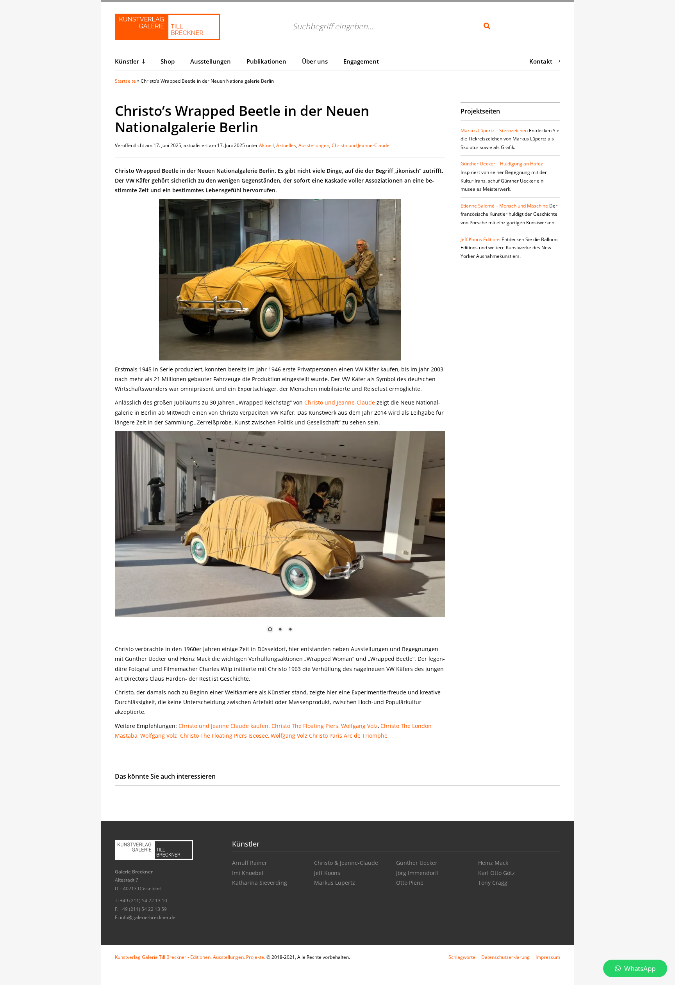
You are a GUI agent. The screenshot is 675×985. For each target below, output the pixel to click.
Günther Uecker (417, 862)
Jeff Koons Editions (480, 239)
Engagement (361, 61)
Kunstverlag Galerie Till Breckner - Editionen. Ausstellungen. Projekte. (190, 957)
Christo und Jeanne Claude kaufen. (224, 725)
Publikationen (266, 61)
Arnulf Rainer (249, 862)
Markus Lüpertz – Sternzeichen (494, 130)
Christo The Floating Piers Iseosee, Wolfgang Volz (243, 735)
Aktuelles (286, 145)
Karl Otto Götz (496, 873)
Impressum (548, 957)
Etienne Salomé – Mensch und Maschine (504, 205)
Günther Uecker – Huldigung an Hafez (502, 163)
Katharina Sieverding (259, 882)
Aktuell (266, 145)
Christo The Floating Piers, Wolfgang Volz (324, 725)
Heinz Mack (493, 862)
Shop (168, 61)
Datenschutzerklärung (505, 957)
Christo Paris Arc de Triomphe (348, 735)
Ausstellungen (210, 61)
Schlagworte (461, 957)
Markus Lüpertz (334, 882)
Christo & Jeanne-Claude (346, 862)
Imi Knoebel (247, 873)
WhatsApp (639, 968)
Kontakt (540, 61)
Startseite (125, 81)
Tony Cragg (492, 882)
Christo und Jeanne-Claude (360, 145)
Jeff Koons (327, 873)
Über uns (315, 61)
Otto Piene (409, 882)
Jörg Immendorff (417, 873)
